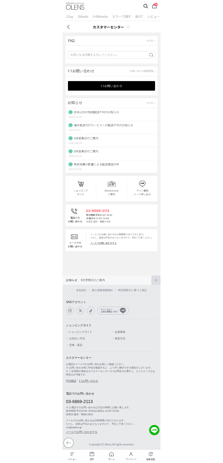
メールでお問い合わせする (103, 243)
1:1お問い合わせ (111, 86)
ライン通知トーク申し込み (142, 192)
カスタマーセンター (108, 27)
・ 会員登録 (118, 331)
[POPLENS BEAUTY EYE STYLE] (75, 6)
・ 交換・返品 (74, 344)
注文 (92, 459)
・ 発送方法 (118, 338)
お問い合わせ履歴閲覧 (142, 71)
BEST (139, 16)
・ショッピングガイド (79, 331)
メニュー (72, 459)
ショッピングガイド (81, 192)
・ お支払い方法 (75, 338)
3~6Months (100, 16)
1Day (69, 16)
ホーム (111, 459)
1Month (82, 16)
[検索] (145, 6)
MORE (150, 40)
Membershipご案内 (111, 192)
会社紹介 (81, 290)
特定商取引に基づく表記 (132, 290)
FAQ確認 (71, 380)
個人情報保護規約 (102, 290)
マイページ (131, 459)
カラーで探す (121, 16)
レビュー (153, 16)
